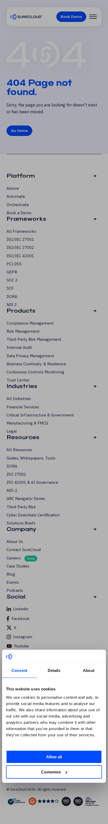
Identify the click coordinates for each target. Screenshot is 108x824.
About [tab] (88, 670)
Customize (51, 772)
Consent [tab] (19, 670)
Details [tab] (54, 670)
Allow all (54, 757)
